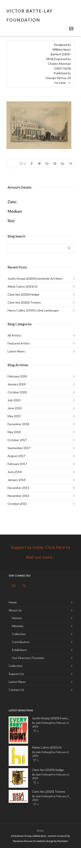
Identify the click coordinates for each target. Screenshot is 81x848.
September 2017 (19, 448)
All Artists (14, 335)
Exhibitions (19, 650)
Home (13, 602)
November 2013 (18, 496)
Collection (19, 634)
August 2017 (16, 456)
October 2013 (17, 503)
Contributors (21, 642)
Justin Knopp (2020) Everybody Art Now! (35, 278)
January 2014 (16, 480)
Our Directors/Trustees (28, 658)
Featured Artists (19, 343)
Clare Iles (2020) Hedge (23, 294)
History (17, 618)
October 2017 (17, 440)
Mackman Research (24, 841)
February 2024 (17, 376)
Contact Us (16, 689)
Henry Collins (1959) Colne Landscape (33, 310)
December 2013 (18, 488)
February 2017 (17, 464)
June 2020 (15, 408)
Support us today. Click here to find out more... (40, 552)
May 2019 (14, 416)
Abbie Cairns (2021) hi (22, 286)
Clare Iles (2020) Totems (24, 302)
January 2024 (16, 384)
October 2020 (17, 392)
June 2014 (15, 472)
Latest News (16, 351)
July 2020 (14, 400)
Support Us (16, 674)
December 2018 (18, 424)
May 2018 (14, 432)
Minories (18, 626)
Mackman (62, 841)
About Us (15, 610)
